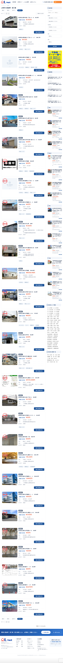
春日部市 (55, 320)
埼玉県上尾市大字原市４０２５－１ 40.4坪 (29, 415)
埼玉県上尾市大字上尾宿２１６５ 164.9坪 (28, 512)
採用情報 (39, 642)
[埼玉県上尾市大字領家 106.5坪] (9, 164)
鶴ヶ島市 (55, 330)
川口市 (55, 316)
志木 (48, 361)
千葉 (17, 644)
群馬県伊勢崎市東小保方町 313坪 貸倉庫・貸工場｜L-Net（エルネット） (55, 78)
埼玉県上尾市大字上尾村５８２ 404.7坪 (28, 454)
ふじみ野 (48, 358)
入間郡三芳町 (55, 334)
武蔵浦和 (48, 356)
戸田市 (57, 323)
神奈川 (17, 642)
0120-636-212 (56, 641)
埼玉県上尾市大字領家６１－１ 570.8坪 (28, 494)
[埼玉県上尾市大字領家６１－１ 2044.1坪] (9, 479)
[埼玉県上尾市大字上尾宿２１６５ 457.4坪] (9, 380)
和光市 (58, 325)
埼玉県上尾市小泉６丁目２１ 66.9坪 (27, 397)
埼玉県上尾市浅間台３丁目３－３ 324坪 (28, 180)
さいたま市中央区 (50, 311)
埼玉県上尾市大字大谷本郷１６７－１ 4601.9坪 (30, 75)
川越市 (48, 316)
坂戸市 (48, 330)
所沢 (56, 356)
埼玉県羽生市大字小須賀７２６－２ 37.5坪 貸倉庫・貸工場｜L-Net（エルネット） (55, 102)
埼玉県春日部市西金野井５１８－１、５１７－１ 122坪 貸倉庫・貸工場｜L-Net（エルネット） (55, 84)
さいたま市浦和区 (50, 313)
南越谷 (59, 356)
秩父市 (48, 318)
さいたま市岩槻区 (56, 314)
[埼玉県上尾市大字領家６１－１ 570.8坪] (9, 497)
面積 (8, 10)
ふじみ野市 (52, 332)
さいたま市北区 (56, 307)
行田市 (58, 316)
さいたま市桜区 (56, 311)
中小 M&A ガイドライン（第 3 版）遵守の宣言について (42, 649)
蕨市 (54, 323)
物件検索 (17, 641)
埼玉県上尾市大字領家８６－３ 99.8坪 (27, 202)
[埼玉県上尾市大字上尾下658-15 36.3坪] (9, 121)
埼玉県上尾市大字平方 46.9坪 (25, 334)
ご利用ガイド (29, 642)
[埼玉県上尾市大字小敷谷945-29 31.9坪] (9, 250)
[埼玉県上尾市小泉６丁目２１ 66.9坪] (9, 400)
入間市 (48, 325)
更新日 (19, 10)
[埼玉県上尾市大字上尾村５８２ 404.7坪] (9, 458)
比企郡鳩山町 (49, 341)
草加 (53, 360)
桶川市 (51, 327)
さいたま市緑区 (49, 314)
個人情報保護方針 (40, 644)
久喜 (56, 361)
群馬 (17, 646)
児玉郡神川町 (49, 344)
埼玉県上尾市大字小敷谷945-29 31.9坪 (28, 247)
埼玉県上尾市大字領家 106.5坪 (26, 161)
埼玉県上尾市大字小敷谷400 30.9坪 (27, 356)
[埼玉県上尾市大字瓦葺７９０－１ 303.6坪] (9, 606)
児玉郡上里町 (55, 344)
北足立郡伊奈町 (49, 334)
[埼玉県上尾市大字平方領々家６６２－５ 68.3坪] (9, 142)
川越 (56, 354)
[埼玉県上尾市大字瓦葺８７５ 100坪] (9, 533)
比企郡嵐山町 (55, 337)
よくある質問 (29, 644)
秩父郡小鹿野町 (49, 343)
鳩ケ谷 (52, 358)
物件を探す (46, 632)
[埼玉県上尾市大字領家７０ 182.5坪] (9, 62)
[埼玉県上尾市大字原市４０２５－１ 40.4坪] (9, 418)
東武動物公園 (49, 360)
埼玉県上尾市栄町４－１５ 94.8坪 (26, 566)
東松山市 (51, 320)
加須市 (58, 318)
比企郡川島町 (49, 339)
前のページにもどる (40, 626)
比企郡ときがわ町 (56, 341)
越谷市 (51, 323)
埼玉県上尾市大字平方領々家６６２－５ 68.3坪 (30, 139)
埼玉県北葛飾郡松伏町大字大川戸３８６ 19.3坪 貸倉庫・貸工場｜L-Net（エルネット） (54, 90)
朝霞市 (51, 325)
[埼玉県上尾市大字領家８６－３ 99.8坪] (9, 205)
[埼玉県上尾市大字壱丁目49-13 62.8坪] (9, 295)
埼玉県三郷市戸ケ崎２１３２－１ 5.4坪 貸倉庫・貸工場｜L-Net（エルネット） (55, 96)
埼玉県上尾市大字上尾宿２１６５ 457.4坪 (28, 377)
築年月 (13, 10)
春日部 (59, 354)
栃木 (22, 644)
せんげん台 (57, 360)
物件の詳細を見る (39, 32)
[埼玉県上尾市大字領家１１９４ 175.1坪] (9, 316)
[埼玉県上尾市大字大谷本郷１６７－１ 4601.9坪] (9, 80)
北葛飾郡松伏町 (56, 348)
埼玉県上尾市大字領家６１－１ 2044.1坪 (28, 476)
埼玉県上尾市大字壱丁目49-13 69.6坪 (27, 97)
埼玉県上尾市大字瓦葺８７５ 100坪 (27, 530)
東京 (22, 641)
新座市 (48, 327)
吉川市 (48, 332)
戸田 (48, 354)
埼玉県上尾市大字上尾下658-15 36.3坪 (28, 118)
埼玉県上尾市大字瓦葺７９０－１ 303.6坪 (28, 603)
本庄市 (48, 320)
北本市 (58, 327)
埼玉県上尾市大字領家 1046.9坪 (26, 270)
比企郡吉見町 (55, 339)
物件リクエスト (30, 641)
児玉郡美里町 (55, 343)
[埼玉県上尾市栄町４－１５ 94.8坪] (9, 569)
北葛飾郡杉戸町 (49, 348)
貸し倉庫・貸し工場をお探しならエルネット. (31, 655)
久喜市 (55, 327)
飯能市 (55, 318)
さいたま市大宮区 (50, 309)
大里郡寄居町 (49, 346)
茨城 (22, 646)
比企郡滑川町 (49, 337)
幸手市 (51, 330)
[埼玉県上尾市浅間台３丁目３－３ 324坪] (9, 183)
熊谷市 (51, 316)
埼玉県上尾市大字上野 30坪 (25, 223)
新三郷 (51, 354)
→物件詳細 (60, 128)
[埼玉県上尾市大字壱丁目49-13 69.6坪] (9, 100)
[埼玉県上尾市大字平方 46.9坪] (9, 338)
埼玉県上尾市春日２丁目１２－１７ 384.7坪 (29, 37)
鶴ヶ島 (55, 358)
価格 (3, 10)
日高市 (58, 330)
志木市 (55, 325)
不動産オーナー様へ (31, 648)
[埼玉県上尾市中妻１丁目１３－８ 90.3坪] (9, 22)
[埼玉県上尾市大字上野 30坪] (9, 226)
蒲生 (54, 361)
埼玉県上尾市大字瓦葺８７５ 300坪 (27, 548)
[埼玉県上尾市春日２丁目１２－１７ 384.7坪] (9, 42)
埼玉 (22, 642)
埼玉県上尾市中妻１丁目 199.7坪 (26, 436)
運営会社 (39, 641)
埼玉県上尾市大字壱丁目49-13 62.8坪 (27, 292)
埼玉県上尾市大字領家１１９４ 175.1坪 (28, 313)
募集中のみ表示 (41, 13)
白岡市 (56, 332)
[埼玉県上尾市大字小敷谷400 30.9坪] (9, 359)
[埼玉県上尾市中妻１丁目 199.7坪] (9, 439)
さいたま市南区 (56, 313)
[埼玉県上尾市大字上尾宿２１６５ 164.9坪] (9, 515)
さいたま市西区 (49, 307)
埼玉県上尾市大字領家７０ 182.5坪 (27, 57)
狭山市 (59, 320)
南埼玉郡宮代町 (55, 346)
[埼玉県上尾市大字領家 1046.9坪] (9, 273)
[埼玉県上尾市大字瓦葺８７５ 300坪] (9, 551)
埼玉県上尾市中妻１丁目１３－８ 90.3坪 (28, 17)
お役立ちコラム (30, 646)
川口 (53, 354)
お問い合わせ (57, 632)
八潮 (53, 356)
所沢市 (51, 318)
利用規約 (39, 646)
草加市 (48, 323)
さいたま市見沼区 (57, 309)
